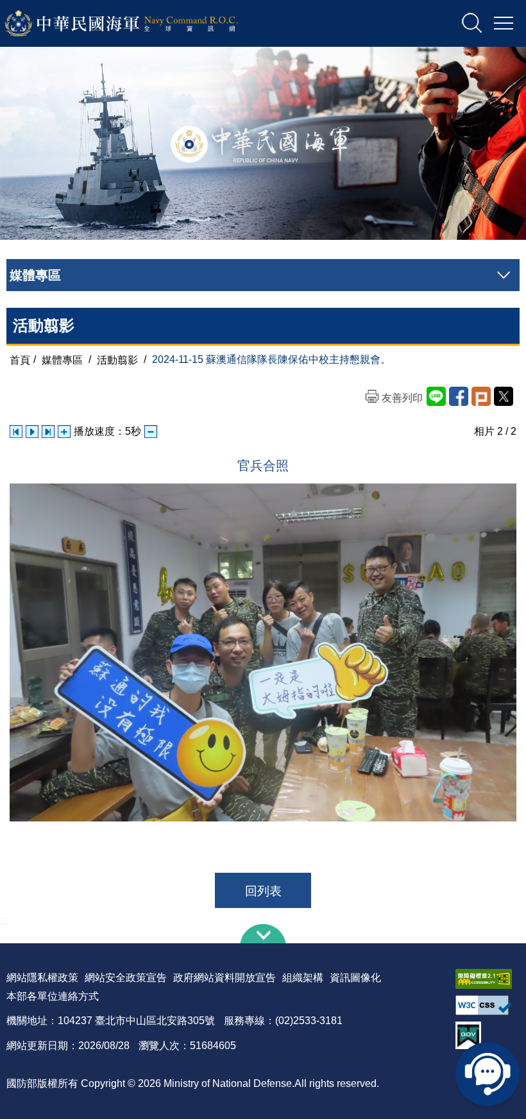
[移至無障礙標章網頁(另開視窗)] (487, 979)
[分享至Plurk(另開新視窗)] (481, 396)
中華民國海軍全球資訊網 (138, 23)
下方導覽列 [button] (263, 933)
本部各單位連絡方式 (52, 996)
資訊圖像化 (355, 977)
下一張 (48, 431)
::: (4, 919)
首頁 (20, 359)
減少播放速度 (150, 431)
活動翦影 (117, 359)
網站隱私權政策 (42, 977)
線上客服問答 (487, 1074)
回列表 (263, 891)
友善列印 (402, 397)
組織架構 (302, 977)
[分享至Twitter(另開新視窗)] (503, 396)
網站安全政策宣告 (126, 977)
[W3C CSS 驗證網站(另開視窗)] (487, 1005)
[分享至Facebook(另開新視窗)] (458, 396)
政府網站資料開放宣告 (224, 977)
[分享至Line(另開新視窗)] (436, 396)
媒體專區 (62, 359)
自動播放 (32, 431)
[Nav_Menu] (504, 24)
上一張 (16, 431)
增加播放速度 (64, 431)
